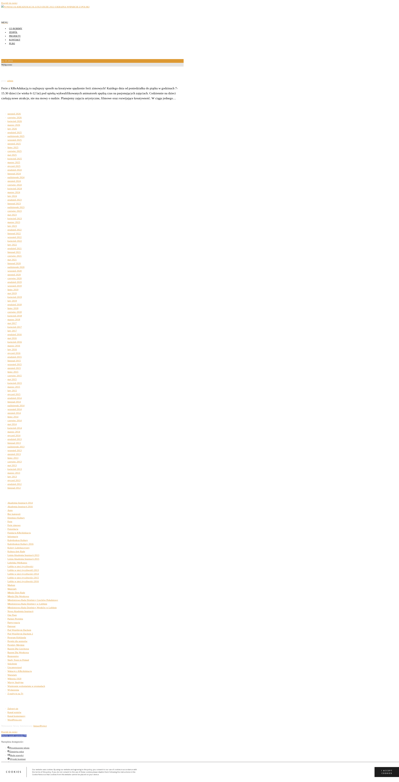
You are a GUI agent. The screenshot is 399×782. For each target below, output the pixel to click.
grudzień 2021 (14, 248)
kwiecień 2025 (14, 158)
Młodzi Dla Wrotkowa (18, 596)
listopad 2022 (14, 233)
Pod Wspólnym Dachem (19, 630)
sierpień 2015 (14, 368)
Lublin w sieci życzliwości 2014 (23, 574)
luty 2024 (12, 196)
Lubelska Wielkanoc (17, 562)
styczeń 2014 (13, 435)
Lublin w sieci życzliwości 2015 (23, 577)
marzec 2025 (13, 162)
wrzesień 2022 (14, 237)
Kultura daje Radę (16, 551)
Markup (11, 585)
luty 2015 (12, 390)
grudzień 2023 (14, 200)
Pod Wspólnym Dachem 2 (20, 634)
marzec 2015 (13, 387)
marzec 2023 (13, 222)
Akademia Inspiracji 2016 (20, 506)
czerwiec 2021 (14, 256)
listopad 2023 (14, 203)
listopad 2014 (14, 402)
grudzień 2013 (14, 439)
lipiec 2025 (12, 147)
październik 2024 (15, 177)
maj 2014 (12, 424)
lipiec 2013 (12, 458)
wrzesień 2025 (14, 140)
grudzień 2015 (14, 357)
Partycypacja (13, 622)
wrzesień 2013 (14, 450)
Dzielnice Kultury (16, 518)
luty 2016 (12, 349)
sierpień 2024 (14, 181)
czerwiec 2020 (14, 278)
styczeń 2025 (13, 166)
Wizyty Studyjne (15, 682)
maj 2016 (12, 338)
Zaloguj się (12, 708)
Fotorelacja (12, 529)
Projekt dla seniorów (17, 641)
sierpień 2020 (14, 274)
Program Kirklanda (16, 637)
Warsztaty (12, 675)
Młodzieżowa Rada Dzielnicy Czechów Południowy (32, 600)
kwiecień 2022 (14, 241)
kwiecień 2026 (14, 121)
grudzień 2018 (14, 304)
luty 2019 (12, 301)
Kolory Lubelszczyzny (18, 547)
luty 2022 (12, 244)
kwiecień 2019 (14, 297)
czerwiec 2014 (14, 420)
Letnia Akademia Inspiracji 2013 (23, 555)
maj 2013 (12, 465)
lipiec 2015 (12, 372)
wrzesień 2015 (14, 364)
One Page (12, 615)
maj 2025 (12, 155)
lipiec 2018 (12, 308)
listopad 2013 (14, 443)
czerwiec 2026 (14, 117)
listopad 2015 (14, 360)
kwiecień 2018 (14, 316)
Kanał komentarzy (16, 716)
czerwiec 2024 (14, 185)
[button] (13, 735)
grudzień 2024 (14, 170)
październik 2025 (15, 136)
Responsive (13, 656)
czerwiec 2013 (14, 461)
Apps (10, 510)
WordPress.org (14, 720)
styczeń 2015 (13, 394)
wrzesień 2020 (14, 271)
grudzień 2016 (14, 334)
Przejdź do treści (9, 3)
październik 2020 (15, 267)
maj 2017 (12, 323)
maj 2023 (12, 215)
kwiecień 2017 (14, 327)
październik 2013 (15, 446)
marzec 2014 (13, 432)
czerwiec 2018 (14, 312)
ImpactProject (40, 726)
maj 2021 (12, 259)
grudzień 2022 (14, 230)
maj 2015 (12, 379)
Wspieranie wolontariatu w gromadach (26, 686)
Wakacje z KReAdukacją (19, 671)
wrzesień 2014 (14, 409)
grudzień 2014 (14, 398)
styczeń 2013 (13, 480)
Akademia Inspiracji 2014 (20, 503)
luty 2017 (12, 331)
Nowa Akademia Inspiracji (20, 611)
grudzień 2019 (14, 282)
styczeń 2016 (13, 353)
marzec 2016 (13, 345)
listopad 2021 (14, 252)
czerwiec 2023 (14, 211)
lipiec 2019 (12, 289)
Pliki (12, 43)
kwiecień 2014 (14, 428)
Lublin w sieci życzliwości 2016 (23, 581)
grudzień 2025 (14, 132)
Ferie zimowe (14, 525)
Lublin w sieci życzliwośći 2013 (23, 570)
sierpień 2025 (14, 143)
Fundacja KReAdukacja (19, 533)
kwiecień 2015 (14, 383)
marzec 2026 (13, 125)
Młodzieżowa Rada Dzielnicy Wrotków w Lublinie (32, 607)
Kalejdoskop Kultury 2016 (20, 544)
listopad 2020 (14, 263)
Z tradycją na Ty (15, 693)
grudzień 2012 (14, 484)
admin (10, 80)
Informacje (12, 536)
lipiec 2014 (12, 417)
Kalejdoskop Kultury (17, 540)
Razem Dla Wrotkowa (18, 652)
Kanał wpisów (14, 712)
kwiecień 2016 (14, 342)
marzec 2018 (13, 319)
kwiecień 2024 (14, 188)
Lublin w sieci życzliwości (20, 566)
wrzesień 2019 (14, 286)
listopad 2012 (14, 488)
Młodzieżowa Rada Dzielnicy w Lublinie (27, 604)
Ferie (9, 521)
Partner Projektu (15, 619)
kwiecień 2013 (14, 469)
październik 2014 (15, 405)
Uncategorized (14, 667)
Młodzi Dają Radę (16, 592)
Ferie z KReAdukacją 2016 (24, 72)
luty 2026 (12, 129)
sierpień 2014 (14, 413)
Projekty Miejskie (15, 645)
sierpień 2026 (14, 114)
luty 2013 (12, 476)
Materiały (12, 589)
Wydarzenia (13, 690)
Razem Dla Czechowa (18, 648)
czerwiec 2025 (14, 151)
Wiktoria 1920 (14, 678)
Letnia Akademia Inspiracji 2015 (23, 559)
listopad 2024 (14, 173)
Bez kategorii (13, 514)
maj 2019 (12, 293)
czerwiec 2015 (14, 375)
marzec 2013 (13, 473)
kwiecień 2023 (14, 218)
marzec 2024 (13, 192)
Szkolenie (12, 663)
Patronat (11, 626)
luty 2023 (12, 226)
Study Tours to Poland (18, 660)
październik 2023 (15, 207)
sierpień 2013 (14, 454)
